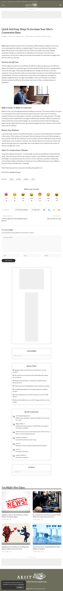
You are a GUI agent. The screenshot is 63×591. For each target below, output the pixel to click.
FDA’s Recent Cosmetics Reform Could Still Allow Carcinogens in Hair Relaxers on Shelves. (32, 427)
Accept (20, 587)
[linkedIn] (49, 210)
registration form (45, 114)
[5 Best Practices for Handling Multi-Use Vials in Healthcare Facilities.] (47, 534)
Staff (4, 36)
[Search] (60, 5)
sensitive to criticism (30, 159)
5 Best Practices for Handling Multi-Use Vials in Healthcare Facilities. (32, 386)
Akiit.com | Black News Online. (37, 588)
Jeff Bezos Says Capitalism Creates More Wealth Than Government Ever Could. (33, 419)
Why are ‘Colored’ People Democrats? (25, 434)
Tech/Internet (37, 36)
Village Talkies (19, 423)
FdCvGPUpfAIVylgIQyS (22, 416)
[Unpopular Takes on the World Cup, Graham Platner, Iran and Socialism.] (16, 502)
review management (16, 141)
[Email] (59, 210)
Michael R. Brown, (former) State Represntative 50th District (32, 431)
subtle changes (28, 75)
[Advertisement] (31, 14)
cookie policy (21, 584)
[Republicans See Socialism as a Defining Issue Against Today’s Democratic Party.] (16, 534)
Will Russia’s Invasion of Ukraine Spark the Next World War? (31, 445)
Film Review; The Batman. (22, 451)
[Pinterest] (44, 210)
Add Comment (20, 36)
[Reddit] (54, 210)
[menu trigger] (4, 5)
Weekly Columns (46, 36)
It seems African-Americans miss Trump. (26, 439)
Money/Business (29, 36)
